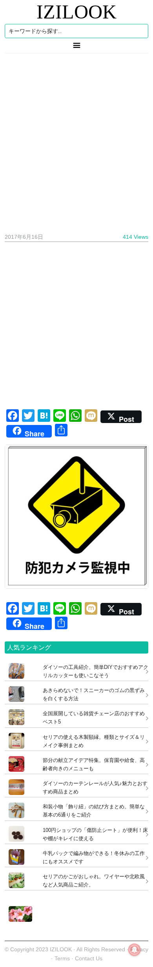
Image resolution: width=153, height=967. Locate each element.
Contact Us (88, 958)
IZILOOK (76, 12)
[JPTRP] (18, 919)
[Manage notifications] (134, 949)
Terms (63, 958)
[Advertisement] (76, 140)
